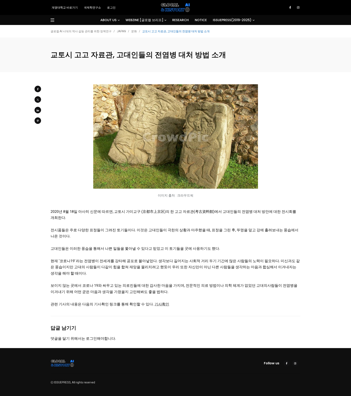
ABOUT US (108, 20)
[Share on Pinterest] (38, 120)
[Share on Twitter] (38, 99)
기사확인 (162, 304)
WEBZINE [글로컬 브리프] (144, 20)
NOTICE (201, 20)
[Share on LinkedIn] (38, 110)
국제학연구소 (92, 7)
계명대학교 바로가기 (65, 7)
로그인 (111, 7)
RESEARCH (180, 20)
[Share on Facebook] (38, 89)
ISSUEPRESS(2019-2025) (232, 20)
